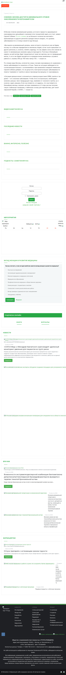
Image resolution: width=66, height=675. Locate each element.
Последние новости (13, 126)
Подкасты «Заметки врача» (16, 161)
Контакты (52, 617)
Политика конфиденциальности (56, 621)
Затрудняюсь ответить (14, 294)
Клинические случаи (38, 629)
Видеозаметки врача (13, 109)
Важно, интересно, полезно (16, 143)
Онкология (18, 620)
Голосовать (10, 300)
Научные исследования (15, 270)
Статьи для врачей (37, 610)
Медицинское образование (16, 279)
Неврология (18, 623)
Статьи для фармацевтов (36, 613)
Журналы (45, 322)
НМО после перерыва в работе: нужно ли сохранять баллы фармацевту (59, 574)
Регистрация (31, 202)
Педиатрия (35, 617)
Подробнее (8, 360)
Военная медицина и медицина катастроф (20, 276)
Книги (19, 322)
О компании (53, 610)
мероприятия (10, 217)
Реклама (52, 615)
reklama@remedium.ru (54, 647)
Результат (19, 299)
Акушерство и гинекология (36, 620)
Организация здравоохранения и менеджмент (21, 273)
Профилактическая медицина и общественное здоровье (24, 282)
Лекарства (18, 612)
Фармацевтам (9, 538)
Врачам (6, 461)
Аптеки (17, 617)
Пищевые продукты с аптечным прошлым (47, 589)
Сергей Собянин (36, 95)
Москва (16, 95)
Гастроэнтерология (38, 627)
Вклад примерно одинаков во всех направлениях (22, 291)
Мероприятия (19, 625)
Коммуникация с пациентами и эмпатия (19, 285)
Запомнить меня (32, 196)
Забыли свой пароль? (31, 205)
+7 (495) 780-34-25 (29, 647)
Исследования (19, 610)
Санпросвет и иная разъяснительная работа (21, 288)
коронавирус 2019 (24, 95)
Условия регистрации (56, 625)
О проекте (53, 612)
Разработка (18, 615)
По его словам (21, 36)
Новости (7, 333)
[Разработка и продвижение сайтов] (60, 672)
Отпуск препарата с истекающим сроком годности (25, 551)
